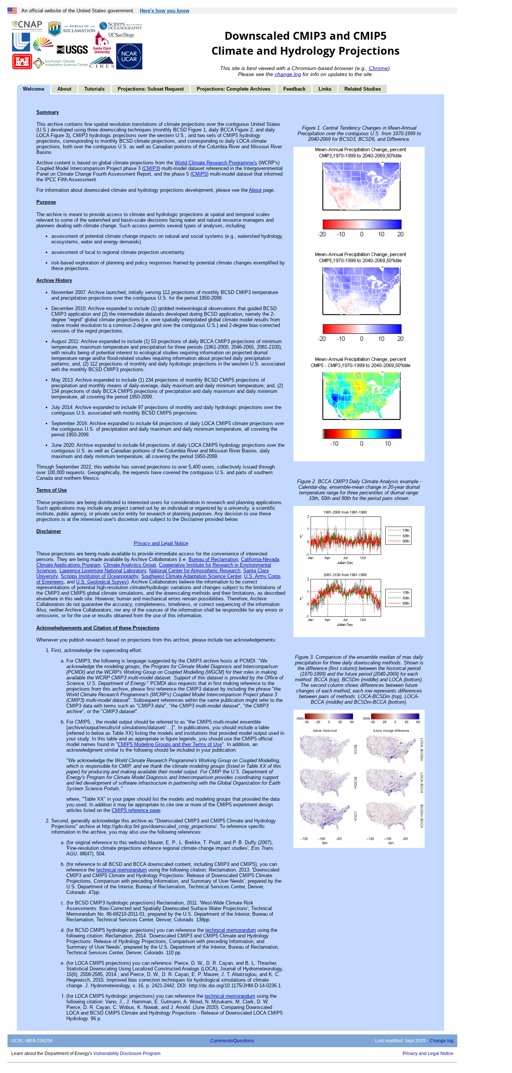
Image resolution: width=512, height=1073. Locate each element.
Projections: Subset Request (151, 89)
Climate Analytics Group (129, 565)
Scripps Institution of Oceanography (99, 576)
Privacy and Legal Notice (161, 543)
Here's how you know (164, 10)
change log (288, 74)
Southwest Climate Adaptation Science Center (191, 576)
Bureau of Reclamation (213, 559)
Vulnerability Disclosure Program (126, 1053)
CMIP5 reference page (136, 810)
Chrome (378, 68)
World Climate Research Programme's (216, 163)
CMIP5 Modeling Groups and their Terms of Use (170, 744)
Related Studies (362, 89)
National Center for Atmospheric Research (194, 570)
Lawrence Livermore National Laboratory (103, 570)
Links (325, 89)
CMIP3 (151, 168)
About (64, 89)
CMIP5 (199, 174)
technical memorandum (121, 870)
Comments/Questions (232, 1040)
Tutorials (94, 89)
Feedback (294, 89)
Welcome (33, 89)
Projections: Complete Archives (233, 89)
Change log (442, 1040)
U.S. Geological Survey (101, 582)
